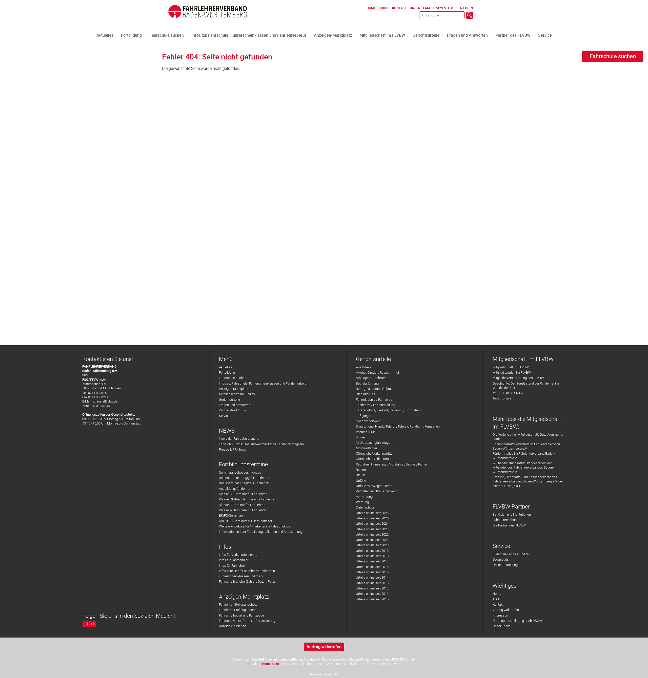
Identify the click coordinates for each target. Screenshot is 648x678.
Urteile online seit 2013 (372, 583)
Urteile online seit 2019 (372, 551)
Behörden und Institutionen (512, 514)
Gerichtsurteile (229, 399)
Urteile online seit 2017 (372, 561)
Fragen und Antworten (234, 405)
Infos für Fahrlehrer (232, 565)
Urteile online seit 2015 (372, 572)
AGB (496, 599)
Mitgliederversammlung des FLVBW (518, 378)
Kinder (360, 437)
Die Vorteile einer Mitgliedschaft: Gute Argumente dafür (528, 437)
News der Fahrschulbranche (239, 438)
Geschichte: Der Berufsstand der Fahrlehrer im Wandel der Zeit (526, 386)
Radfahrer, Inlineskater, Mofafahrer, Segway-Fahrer (391, 464)
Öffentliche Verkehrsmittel (374, 453)
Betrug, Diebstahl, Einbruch (375, 389)
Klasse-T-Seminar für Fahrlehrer (242, 505)
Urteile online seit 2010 (372, 599)
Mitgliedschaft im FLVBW (237, 394)
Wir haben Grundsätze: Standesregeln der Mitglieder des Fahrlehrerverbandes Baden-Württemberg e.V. (523, 467)
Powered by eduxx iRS (324, 674)
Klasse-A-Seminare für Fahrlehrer (243, 510)
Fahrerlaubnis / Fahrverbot (374, 399)
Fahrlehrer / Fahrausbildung (375, 405)
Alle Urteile (363, 367)
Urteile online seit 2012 (372, 588)
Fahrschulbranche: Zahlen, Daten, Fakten (248, 581)
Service (224, 416)
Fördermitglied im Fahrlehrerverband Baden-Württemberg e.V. (524, 456)
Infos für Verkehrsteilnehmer (239, 555)
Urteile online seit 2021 (372, 540)
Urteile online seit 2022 (372, 534)
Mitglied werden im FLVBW (512, 372)
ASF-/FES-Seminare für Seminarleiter (245, 521)
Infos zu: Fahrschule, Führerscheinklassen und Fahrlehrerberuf (263, 383)
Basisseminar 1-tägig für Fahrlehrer (244, 483)
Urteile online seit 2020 (372, 545)
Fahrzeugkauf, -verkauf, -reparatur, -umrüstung (388, 410)
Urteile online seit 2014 (372, 577)
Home (497, 594)
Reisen (361, 470)
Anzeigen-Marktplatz (233, 389)
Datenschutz (365, 507)
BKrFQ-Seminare (231, 515)
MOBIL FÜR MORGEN (508, 393)
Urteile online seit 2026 (372, 513)
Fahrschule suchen (232, 378)
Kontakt (498, 604)
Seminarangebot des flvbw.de (240, 472)
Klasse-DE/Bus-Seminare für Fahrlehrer (247, 499)
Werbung (362, 502)
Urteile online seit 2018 (372, 556)
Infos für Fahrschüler (233, 560)
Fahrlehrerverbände (506, 520)
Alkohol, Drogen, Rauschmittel (377, 372)
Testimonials (502, 398)
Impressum (501, 615)
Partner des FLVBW (233, 410)
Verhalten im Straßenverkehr (376, 491)
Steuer (360, 475)
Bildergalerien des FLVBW (511, 554)
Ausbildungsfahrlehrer (234, 489)
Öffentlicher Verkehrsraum (375, 459)
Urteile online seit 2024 (372, 523)
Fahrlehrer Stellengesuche (237, 610)
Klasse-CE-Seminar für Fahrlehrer (243, 494)
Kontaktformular (100, 406)
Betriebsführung (367, 383)
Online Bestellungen (507, 565)
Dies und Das (365, 394)
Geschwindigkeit (368, 421)
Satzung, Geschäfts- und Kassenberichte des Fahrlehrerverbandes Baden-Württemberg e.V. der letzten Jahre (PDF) (528, 481)
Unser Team (501, 626)
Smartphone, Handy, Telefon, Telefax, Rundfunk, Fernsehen (398, 426)
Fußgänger (363, 416)
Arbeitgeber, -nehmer (371, 378)
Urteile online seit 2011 (372, 594)
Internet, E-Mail (366, 432)
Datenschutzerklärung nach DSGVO (518, 621)
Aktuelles (225, 367)
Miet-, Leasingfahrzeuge (373, 442)
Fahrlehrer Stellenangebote (238, 604)
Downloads (501, 559)
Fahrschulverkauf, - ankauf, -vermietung (247, 621)
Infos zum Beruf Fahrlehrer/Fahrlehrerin (247, 571)
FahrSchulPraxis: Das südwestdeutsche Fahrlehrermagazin (261, 444)
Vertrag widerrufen (506, 610)
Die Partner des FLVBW (509, 525)
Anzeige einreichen (232, 626)
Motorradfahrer (366, 448)
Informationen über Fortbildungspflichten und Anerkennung (260, 532)
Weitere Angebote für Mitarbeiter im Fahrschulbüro (255, 526)
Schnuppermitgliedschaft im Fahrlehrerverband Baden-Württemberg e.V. (526, 446)
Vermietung (364, 497)
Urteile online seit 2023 (372, 529)
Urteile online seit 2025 (372, 518)
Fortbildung (227, 372)
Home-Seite (270, 664)
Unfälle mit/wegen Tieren (374, 486)
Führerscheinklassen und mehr (241, 576)
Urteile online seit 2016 (372, 567)
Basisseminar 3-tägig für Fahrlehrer (244, 478)
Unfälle (361, 480)
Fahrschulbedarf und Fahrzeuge (241, 615)
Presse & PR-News (232, 449)
